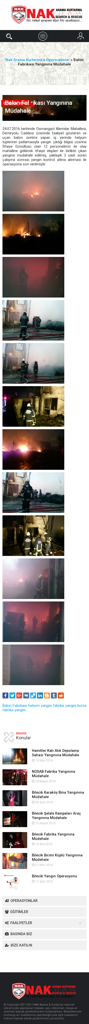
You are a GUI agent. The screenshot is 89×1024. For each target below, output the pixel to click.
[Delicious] (33, 695)
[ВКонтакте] (26, 695)
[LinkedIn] (40, 695)
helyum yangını (40, 705)
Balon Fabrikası (14, 705)
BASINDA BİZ (21, 934)
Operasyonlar (24, 901)
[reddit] (61, 695)
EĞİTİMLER (19, 912)
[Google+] (19, 695)
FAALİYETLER (21, 923)
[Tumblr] (54, 695)
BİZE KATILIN (21, 945)
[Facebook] (5, 695)
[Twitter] (12, 695)
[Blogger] (47, 695)
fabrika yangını (64, 705)
